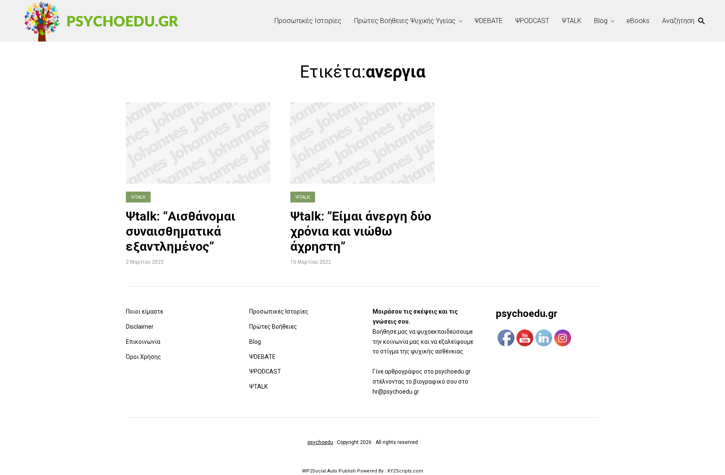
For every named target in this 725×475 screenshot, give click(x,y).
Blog (601, 21)
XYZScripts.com (405, 471)
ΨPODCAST (532, 21)
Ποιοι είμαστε (144, 311)
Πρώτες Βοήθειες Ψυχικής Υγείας (405, 21)
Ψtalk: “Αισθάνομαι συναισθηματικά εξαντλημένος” (180, 231)
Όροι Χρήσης (143, 356)
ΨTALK (572, 21)
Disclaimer (140, 326)
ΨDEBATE (489, 21)
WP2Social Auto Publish (329, 471)
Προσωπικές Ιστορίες (308, 21)
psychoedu (320, 442)
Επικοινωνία (143, 341)
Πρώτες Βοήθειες (273, 326)
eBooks (637, 21)
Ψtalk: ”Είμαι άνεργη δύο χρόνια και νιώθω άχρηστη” (360, 231)
